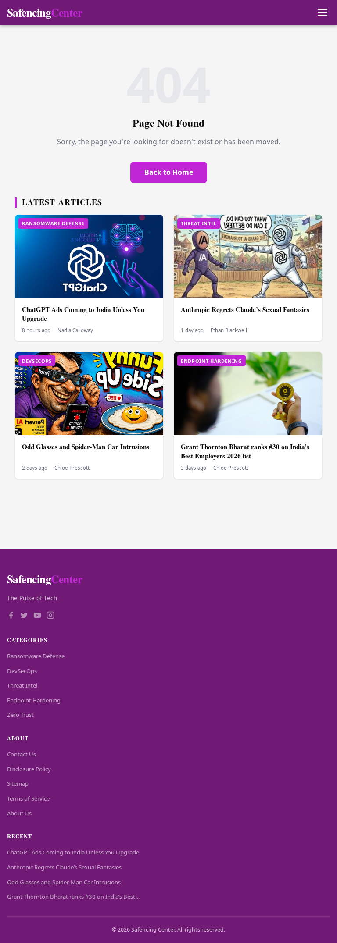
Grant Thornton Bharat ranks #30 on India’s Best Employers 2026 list (245, 451)
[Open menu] (322, 12)
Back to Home (168, 172)
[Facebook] (11, 616)
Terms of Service (28, 798)
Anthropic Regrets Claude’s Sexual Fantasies (245, 309)
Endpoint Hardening (34, 700)
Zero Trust (20, 715)
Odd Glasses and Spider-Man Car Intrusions (85, 446)
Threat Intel (22, 685)
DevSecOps (22, 671)
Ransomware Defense (36, 656)
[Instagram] (50, 616)
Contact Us (21, 754)
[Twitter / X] (24, 616)
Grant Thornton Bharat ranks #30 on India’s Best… (73, 896)
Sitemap (18, 783)
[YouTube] (37, 616)
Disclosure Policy (29, 769)
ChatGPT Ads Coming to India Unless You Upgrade (83, 314)
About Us (19, 813)
